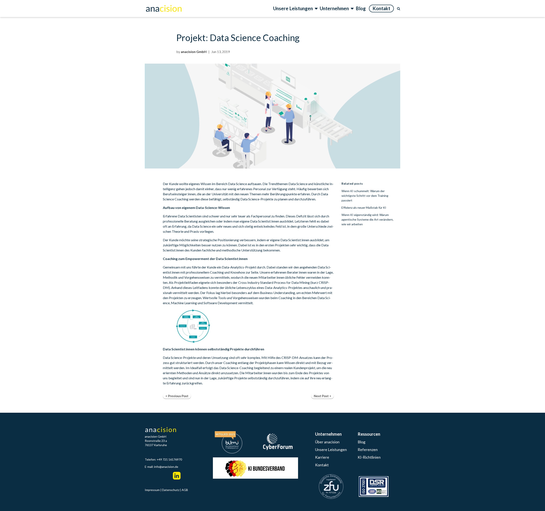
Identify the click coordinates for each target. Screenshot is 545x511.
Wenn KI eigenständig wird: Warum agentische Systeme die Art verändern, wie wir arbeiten (367, 219)
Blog (361, 442)
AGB (185, 490)
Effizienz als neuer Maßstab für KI (363, 207)
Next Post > (322, 396)
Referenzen (368, 449)
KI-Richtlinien (369, 457)
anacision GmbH (194, 52)
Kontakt (322, 464)
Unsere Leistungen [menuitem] (293, 8)
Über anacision (327, 442)
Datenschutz (170, 490)
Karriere (322, 457)
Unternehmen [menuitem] (335, 8)
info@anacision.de (166, 466)
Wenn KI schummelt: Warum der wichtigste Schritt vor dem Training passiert (364, 195)
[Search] (398, 8)
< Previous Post (176, 396)
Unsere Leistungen (331, 449)
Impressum (152, 490)
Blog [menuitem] (361, 8)
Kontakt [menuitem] (381, 8)
